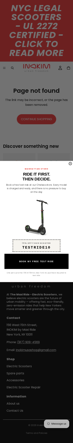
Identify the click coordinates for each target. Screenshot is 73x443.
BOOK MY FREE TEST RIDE (36, 261)
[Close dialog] (70, 163)
